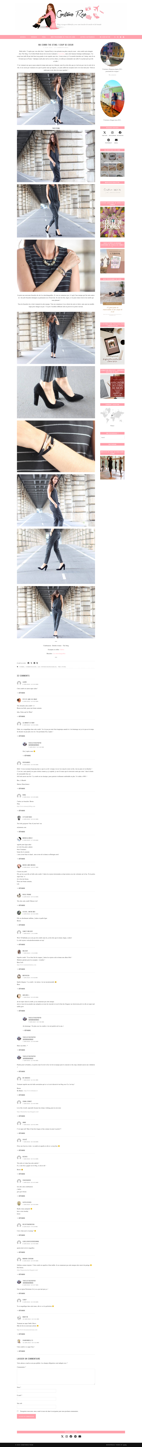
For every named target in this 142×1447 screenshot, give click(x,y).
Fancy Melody (28, 931)
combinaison (31, 666)
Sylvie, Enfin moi (29, 912)
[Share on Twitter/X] (31, 663)
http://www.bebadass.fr (31, 1091)
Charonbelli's (28, 1340)
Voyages (34, 37)
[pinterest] (75, 1436)
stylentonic (27, 817)
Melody (25, 951)
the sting (62, 666)
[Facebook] (123, 37)
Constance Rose (27, 1444)
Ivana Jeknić (27, 1101)
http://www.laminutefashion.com (26, 965)
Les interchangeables (59, 653)
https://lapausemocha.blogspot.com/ (27, 1270)
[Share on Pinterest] (34, 663)
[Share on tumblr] (37, 663)
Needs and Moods (29, 865)
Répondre (22, 693)
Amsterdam (61, 54)
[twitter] (62, 1436)
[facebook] (71, 1436)
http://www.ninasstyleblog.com (26, 806)
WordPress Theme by (116, 1444)
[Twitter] (115, 37)
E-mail (19, 1395)
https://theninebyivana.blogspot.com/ (28, 1112)
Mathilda (26, 975)
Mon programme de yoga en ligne (63, 37)
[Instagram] (118, 37)
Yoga (44, 37)
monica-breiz (28, 838)
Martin (25, 1317)
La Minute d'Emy (29, 723)
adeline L (26, 995)
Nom (19, 1387)
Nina (24, 795)
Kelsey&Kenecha (29, 1224)
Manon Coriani (28, 1259)
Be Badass (26, 1078)
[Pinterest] (120, 37)
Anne (24, 1122)
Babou (62, 649)
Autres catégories (87, 37)
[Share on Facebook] (28, 663)
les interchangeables (47, 666)
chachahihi (27, 1180)
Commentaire (21, 1367)
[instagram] (66, 1436)
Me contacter (105, 37)
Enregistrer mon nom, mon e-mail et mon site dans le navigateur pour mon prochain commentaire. (49, 1411)
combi (22, 666)
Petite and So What (30, 699)
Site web (19, 1403)
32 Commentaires (61, 47)
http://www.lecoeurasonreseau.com (27, 1330)
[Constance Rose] (71, 16)
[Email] (79, 1436)
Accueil (23, 37)
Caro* (25, 1300)
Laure (25, 682)
